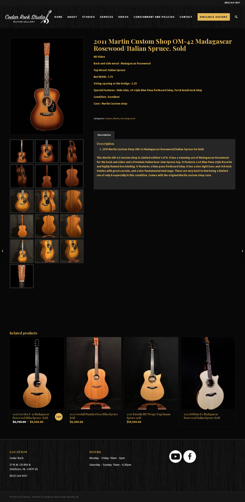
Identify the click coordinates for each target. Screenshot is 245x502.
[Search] (236, 17)
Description (104, 135)
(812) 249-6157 (232, 3)
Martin (116, 118)
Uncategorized (128, 118)
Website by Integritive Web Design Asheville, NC (55, 497)
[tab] (104, 135)
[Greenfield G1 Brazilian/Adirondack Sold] (3, 251)
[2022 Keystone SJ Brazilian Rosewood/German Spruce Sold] (242, 251)
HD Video (99, 56)
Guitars (108, 118)
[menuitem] (58, 17)
